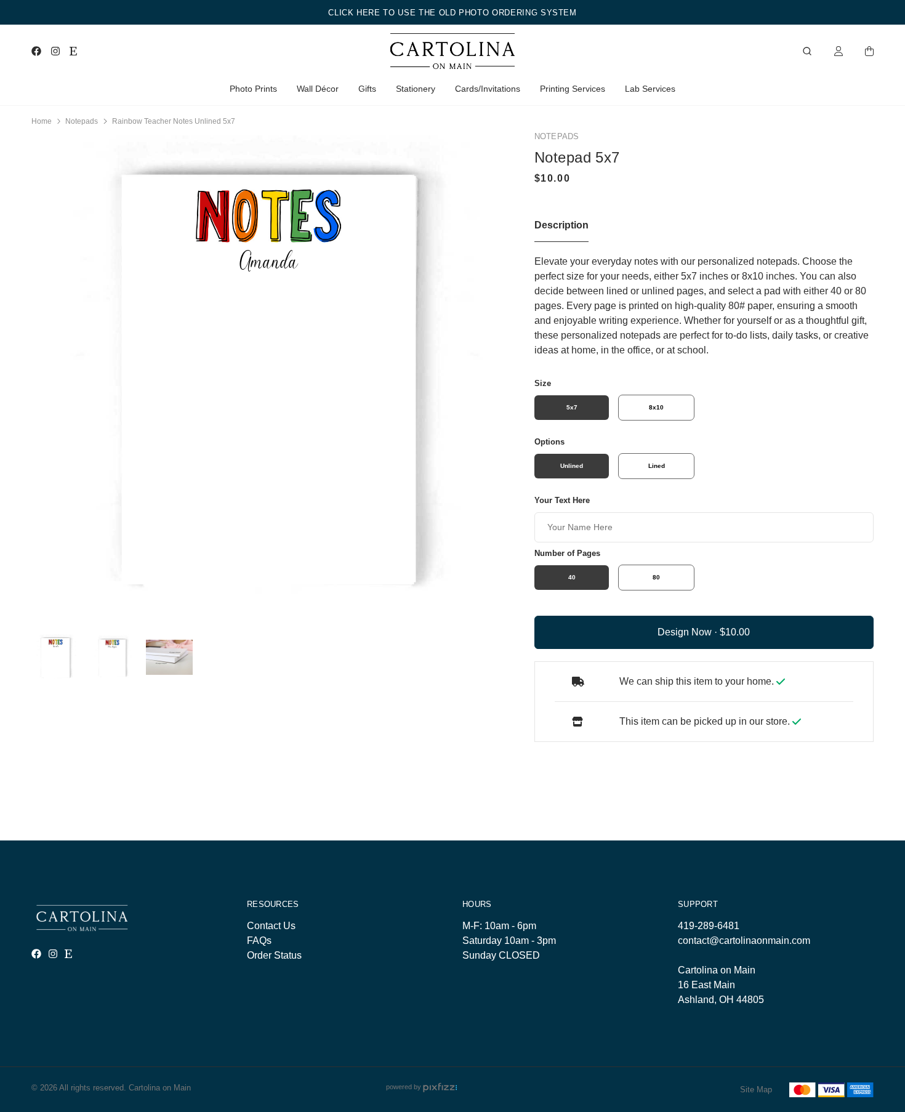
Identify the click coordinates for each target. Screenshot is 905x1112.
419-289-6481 (708, 926)
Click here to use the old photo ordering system (452, 12)
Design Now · (689, 632)
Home (41, 121)
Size (542, 383)
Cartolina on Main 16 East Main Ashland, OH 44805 (721, 985)
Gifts (367, 89)
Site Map (756, 1089)
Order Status (274, 955)
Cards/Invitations (487, 89)
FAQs (259, 940)
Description (561, 225)
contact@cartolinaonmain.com (744, 940)
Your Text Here (562, 500)
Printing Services (572, 89)
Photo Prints (253, 89)
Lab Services (650, 89)
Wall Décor (318, 89)
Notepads (81, 121)
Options (549, 441)
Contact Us (271, 926)
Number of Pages (567, 553)
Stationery (415, 89)
